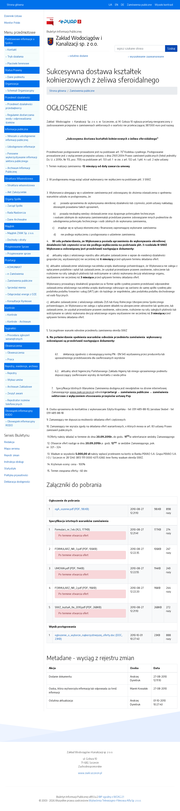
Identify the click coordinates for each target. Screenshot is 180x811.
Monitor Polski (12, 22)
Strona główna (15, 4)
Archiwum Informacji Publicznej (18, 169)
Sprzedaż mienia (16, 287)
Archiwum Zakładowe (19, 386)
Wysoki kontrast (164, 4)
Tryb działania (15, 56)
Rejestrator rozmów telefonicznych (18, 402)
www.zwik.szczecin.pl (90, 772)
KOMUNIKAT (14, 267)
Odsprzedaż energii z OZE (22, 294)
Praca (10, 359)
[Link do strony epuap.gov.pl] (69, 21)
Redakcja (9, 442)
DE (122, 4)
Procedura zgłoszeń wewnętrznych (18, 337)
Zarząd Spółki (14, 205)
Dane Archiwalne (17, 219)
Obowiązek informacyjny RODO (20, 423)
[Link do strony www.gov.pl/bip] (52, 21)
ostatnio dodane (79, 55)
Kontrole (12, 314)
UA (110, 4)
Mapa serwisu (12, 448)
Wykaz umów (15, 379)
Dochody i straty (16, 239)
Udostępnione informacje (21, 146)
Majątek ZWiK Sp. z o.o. (20, 233)
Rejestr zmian (11, 455)
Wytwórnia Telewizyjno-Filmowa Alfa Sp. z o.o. (115, 800)
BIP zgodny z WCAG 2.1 (111, 796)
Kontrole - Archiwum (19, 321)
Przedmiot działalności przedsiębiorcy (19, 106)
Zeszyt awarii (15, 393)
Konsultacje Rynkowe (19, 301)
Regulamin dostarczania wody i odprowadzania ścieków (20, 118)
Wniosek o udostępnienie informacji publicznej (20, 137)
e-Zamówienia (15, 273)
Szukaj (171, 48)
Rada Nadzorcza (16, 212)
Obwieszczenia (15, 352)
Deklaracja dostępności (17, 481)
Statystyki (10, 468)
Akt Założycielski (16, 192)
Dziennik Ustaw (13, 15)
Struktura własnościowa (21, 185)
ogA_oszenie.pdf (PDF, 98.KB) (72, 509)
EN (116, 4)
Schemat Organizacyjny (20, 90)
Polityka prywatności (16, 475)
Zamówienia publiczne (19, 280)
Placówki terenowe (18, 63)
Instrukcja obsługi (14, 461)
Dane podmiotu (16, 76)
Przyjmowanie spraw (19, 253)
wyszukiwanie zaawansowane (147, 56)
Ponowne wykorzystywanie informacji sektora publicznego (21, 157)
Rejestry (12, 373)
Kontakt (12, 49)
